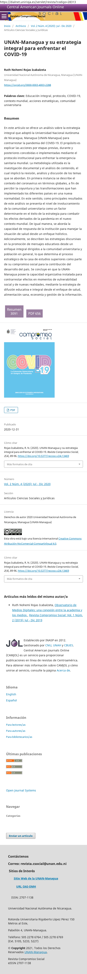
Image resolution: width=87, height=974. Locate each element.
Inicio (7, 26)
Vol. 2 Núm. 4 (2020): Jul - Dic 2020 (51, 26)
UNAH (57, 645)
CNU (48, 645)
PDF (12, 410)
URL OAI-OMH (26, 886)
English (11, 694)
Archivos (21, 26)
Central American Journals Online (35, 6)
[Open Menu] (4, 16)
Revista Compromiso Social (27, 16)
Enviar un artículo (21, 836)
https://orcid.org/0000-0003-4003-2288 (27, 85)
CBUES (68, 645)
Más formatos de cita (19, 464)
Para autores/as (15, 731)
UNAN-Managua (35, 952)
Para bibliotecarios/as (19, 737)
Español (11, 700)
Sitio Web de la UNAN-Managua (36, 878)
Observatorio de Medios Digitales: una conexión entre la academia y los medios (47, 610)
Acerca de (63, 670)
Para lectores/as (15, 725)
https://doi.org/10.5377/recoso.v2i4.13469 (43, 456)
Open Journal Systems (21, 790)
